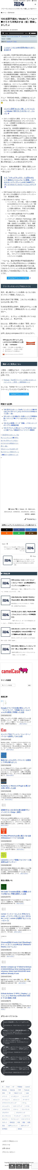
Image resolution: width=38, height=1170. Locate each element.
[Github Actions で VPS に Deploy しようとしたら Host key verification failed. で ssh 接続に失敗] (16, 989)
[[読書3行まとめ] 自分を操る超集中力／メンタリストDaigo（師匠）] (16, 805)
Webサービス (31, 509)
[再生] (3, 33)
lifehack (4, 1090)
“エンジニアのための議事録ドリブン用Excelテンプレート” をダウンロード (16, 1041)
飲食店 (20, 1129)
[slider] (33, 33)
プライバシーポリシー (8, 1152)
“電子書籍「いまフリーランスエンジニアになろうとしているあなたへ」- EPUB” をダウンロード (16, 1050)
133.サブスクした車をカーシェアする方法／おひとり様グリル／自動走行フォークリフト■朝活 (20, 429)
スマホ (27, 1106)
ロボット (32, 511)
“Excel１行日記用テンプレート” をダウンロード (16, 1024)
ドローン (15, 1109)
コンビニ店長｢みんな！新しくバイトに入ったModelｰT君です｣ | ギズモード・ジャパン (19, 111)
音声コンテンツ (12, 1125)
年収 (18, 1122)
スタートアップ (8, 511)
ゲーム (24, 1103)
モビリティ (5, 1119)
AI (17, 509)
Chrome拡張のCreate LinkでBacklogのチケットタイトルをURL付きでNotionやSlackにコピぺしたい (16, 944)
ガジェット (16, 1099)
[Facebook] (19, 529)
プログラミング (20, 1112)
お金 (27, 1093)
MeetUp (12, 1090)
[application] (19, 33)
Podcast (12, 12)
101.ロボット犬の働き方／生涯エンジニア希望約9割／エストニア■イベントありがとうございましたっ (20, 418)
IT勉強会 (19, 1086)
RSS (15, 41)
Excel (8, 1086)
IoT (13, 1086)
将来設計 (12, 1122)
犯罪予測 (27, 514)
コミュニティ (6, 1106)
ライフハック (15, 1119)
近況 (3, 1125)
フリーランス (25, 1109)
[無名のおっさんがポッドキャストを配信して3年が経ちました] (16, 755)
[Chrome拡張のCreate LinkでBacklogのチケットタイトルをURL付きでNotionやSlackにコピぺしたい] (16, 937)
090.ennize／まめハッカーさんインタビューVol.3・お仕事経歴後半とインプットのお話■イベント (23, 582)
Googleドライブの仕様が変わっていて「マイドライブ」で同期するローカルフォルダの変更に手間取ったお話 (16, 710)
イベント (4, 1096)
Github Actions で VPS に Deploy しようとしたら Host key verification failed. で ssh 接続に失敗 (16, 996)
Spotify (9, 41)
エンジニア (25, 1096)
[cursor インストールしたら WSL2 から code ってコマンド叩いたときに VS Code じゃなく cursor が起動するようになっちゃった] (16, 909)
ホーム (4, 12)
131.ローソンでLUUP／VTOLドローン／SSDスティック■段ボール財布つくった (10, 452)
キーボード (26, 1099)
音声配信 (4, 1129)
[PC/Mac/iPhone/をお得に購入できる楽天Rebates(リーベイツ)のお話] (16, 831)
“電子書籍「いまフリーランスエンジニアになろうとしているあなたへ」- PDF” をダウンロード (16, 1070)
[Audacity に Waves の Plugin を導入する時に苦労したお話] (16, 781)
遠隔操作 (33, 514)
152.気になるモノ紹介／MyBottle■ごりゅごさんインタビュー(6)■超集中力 (23, 614)
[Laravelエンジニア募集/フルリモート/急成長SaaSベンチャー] (16, 855)
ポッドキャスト (25, 511)
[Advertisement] (19, 483)
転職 (29, 1122)
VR (26, 509)
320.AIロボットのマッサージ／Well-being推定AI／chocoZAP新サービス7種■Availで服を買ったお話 (23, 631)
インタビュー (15, 1096)
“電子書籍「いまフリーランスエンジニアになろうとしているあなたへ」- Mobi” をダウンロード (16, 1060)
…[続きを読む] (23, 723)
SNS (3, 1093)
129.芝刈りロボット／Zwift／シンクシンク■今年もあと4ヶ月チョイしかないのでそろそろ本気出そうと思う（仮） (20, 412)
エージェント (6, 1099)
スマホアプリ (16, 511)
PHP (19, 1090)
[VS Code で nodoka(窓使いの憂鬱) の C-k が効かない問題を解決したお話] (16, 887)
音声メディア (25, 1125)
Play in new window (13, 36)
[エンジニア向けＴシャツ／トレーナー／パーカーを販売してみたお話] (16, 729)
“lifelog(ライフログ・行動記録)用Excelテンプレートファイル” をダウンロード (16, 1033)
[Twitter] (7, 529)
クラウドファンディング (9, 1103)
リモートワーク (25, 1119)
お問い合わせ (6, 1148)
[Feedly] (19, 533)
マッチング (17, 1116)
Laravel (27, 1086)
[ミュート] (30, 33)
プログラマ (5, 1112)
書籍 (24, 1122)
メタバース (26, 1116)
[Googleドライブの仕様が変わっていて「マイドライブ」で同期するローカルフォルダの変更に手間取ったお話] (16, 703)
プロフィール (6, 1144)
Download (25, 36)
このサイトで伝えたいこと (10, 1141)
